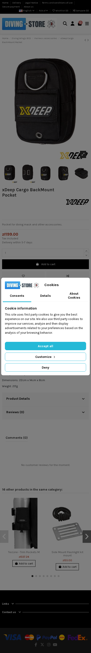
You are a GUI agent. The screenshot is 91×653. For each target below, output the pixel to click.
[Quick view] (40, 519)
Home (5, 2)
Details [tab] (45, 296)
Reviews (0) (15, 412)
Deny (45, 367)
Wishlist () (62, 10)
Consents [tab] (17, 296)
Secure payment (11, 6)
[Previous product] (85, 40)
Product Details (18, 398)
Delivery (16, 2)
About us (29, 6)
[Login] (72, 24)
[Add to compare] (67, 276)
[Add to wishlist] (23, 276)
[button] (32, 576)
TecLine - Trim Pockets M (24, 552)
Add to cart (48, 264)
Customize (43, 357)
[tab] (45, 399)
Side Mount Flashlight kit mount (67, 554)
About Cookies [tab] (74, 296)
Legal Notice (31, 2)
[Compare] (40, 511)
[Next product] (88, 40)
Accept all (45, 346)
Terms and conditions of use (57, 2)
